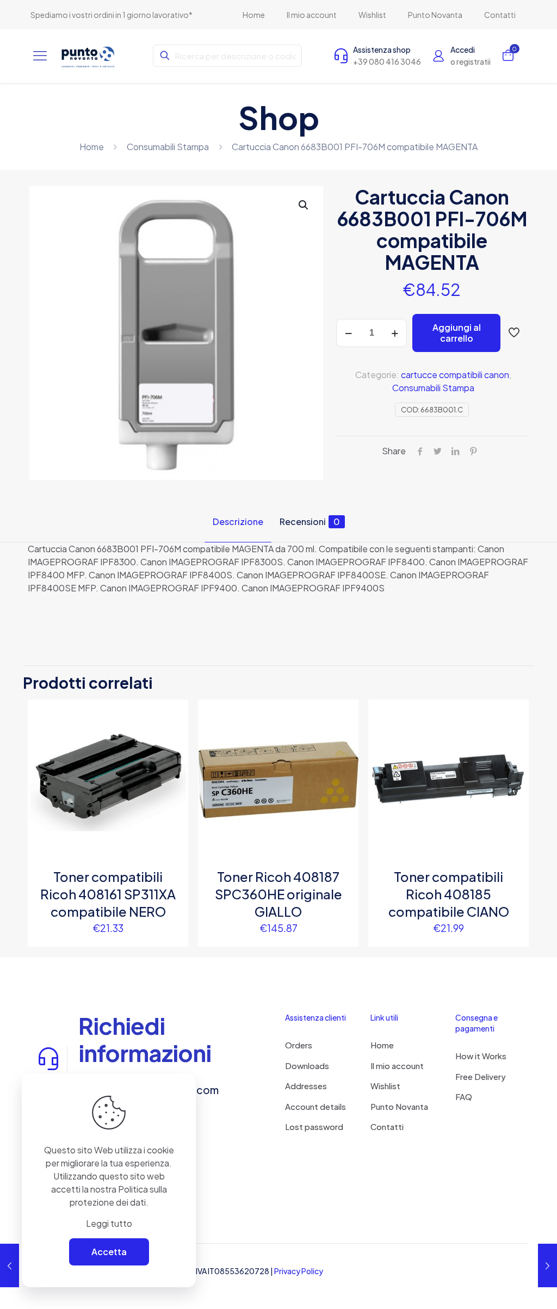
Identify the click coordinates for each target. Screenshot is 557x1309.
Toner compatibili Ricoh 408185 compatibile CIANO (448, 893)
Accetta (109, 1251)
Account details (315, 1106)
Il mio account (397, 1065)
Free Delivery (480, 1076)
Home (91, 146)
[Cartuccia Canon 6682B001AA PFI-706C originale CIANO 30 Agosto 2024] (9, 1265)
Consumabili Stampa (168, 146)
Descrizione (238, 521)
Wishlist (385, 1085)
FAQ (463, 1096)
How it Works (480, 1056)
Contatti (387, 1126)
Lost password (314, 1126)
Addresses (306, 1085)
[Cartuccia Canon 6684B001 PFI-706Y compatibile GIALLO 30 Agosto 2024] (547, 1265)
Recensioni (310, 521)
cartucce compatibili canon (455, 374)
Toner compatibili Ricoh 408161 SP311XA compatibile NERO (108, 893)
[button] (304, 205)
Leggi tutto (109, 1223)
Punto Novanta (399, 1106)
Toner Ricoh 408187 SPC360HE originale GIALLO (278, 893)
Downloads (307, 1065)
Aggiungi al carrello (456, 333)
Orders (298, 1045)
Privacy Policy (298, 1271)
